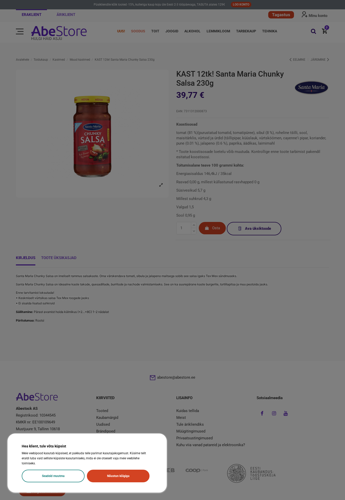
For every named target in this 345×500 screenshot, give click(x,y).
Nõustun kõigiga (118, 476)
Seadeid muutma (53, 476)
